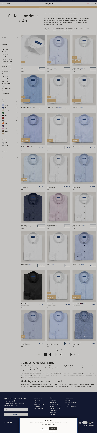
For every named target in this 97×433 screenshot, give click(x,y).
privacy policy (52, 431)
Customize (44, 428)
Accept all (53, 428)
